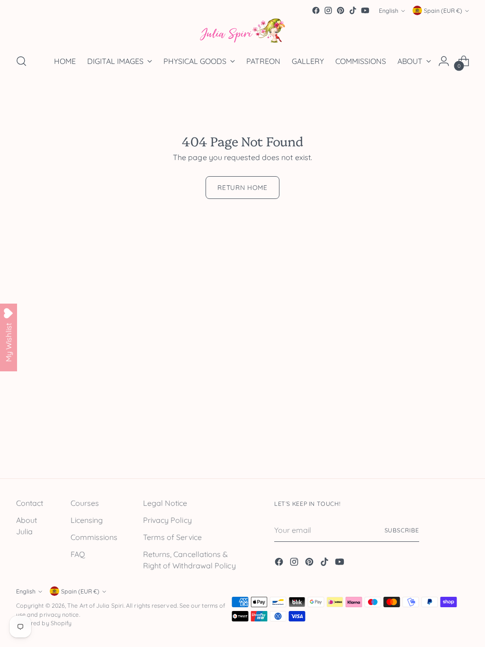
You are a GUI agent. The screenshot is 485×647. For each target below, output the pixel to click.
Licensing (87, 520)
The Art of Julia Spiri (95, 605)
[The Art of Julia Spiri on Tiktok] (353, 10)
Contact (30, 503)
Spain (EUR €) (443, 10)
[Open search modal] (21, 61)
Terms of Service (172, 537)
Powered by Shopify (44, 623)
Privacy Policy (167, 520)
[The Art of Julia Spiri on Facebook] (316, 10)
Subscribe (402, 530)
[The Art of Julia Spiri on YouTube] (365, 10)
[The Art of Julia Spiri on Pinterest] (340, 10)
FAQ (78, 554)
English (388, 10)
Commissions (94, 537)
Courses (85, 503)
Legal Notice (165, 503)
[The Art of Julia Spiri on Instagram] (328, 10)
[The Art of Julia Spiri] (242, 31)
